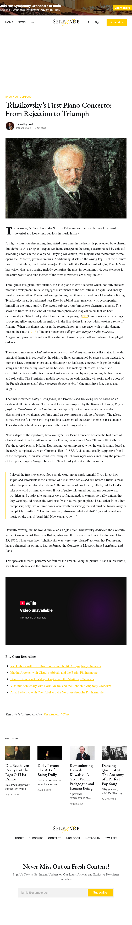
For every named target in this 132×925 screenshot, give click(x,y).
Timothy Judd (25, 124)
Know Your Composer (19, 96)
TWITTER (111, 838)
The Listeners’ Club (56, 714)
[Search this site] (88, 22)
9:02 (85, 316)
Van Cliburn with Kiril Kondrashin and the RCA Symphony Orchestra (55, 666)
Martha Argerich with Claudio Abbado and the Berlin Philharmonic (53, 672)
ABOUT (19, 838)
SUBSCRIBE (36, 838)
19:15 (33, 331)
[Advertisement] (66, 60)
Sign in (99, 22)
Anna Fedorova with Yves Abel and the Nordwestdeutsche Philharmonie (56, 692)
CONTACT (54, 838)
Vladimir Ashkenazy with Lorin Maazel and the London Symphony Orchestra (60, 685)
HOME (9, 22)
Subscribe (116, 22)
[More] (32, 22)
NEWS (22, 22)
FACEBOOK (73, 838)
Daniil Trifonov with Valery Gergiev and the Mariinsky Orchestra (52, 679)
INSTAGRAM (93, 838)
